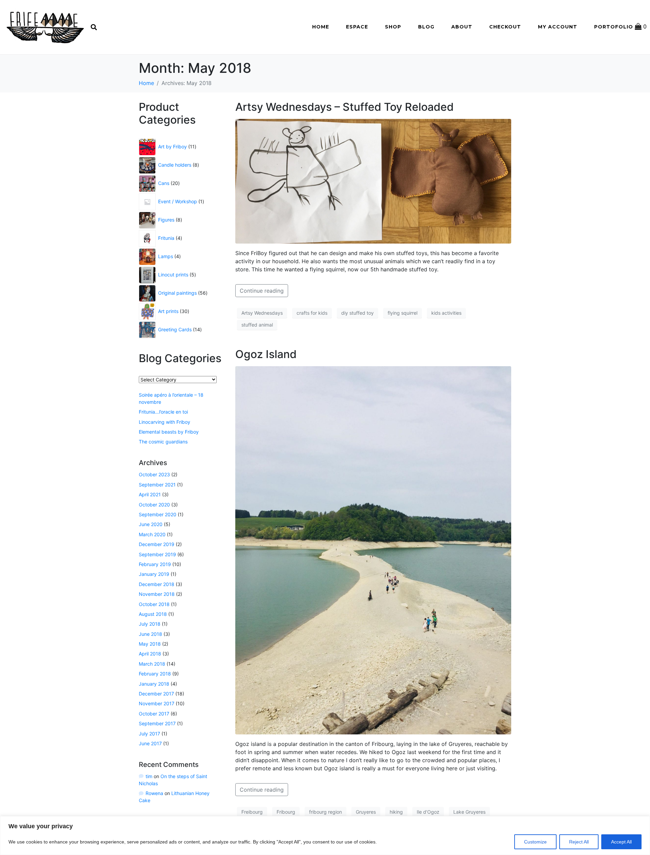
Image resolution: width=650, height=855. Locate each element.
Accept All (621, 841)
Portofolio (613, 27)
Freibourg (252, 812)
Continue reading (262, 290)
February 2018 (155, 673)
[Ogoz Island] (373, 549)
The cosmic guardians (163, 441)
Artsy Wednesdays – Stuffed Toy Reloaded (344, 106)
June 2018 (150, 634)
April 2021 (150, 494)
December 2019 (156, 544)
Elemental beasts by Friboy (169, 432)
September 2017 (157, 723)
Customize (535, 841)
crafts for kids (312, 313)
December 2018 (156, 584)
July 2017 (149, 733)
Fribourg (286, 812)
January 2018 (154, 684)
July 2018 (149, 624)
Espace (357, 27)
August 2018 (153, 614)
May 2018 (150, 644)
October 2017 (154, 713)
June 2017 (150, 743)
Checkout (505, 27)
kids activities (446, 313)
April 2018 (150, 653)
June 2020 (150, 524)
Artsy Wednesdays (262, 313)
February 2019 (155, 564)
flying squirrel (402, 313)
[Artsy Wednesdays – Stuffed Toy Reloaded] (373, 180)
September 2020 (157, 514)
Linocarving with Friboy (164, 422)
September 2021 (157, 484)
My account (557, 27)
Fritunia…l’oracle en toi (163, 412)
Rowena (154, 793)
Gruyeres (366, 812)
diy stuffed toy (357, 313)
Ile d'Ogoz (428, 812)
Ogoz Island (266, 354)
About (461, 27)
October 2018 (154, 604)
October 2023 (154, 474)
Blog (426, 27)
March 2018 (152, 664)
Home (320, 27)
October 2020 (154, 504)
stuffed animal (257, 325)
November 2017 (156, 703)
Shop (393, 27)
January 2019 (154, 574)
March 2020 (152, 534)
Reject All (579, 841)
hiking (396, 812)
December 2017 (156, 693)
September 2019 (157, 554)
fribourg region (325, 812)
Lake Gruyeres (469, 812)
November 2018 (157, 594)
